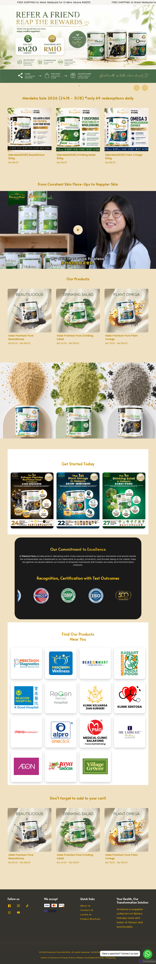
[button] (131, 16)
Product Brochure (24, 22)
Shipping (43, 22)
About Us (85, 905)
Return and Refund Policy (90, 957)
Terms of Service (50, 957)
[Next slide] (145, 88)
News (38, 16)
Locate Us (26, 16)
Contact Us (86, 910)
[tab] (77, 86)
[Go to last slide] (137, 88)
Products (28, 9)
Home (15, 9)
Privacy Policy (67, 957)
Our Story (44, 9)
